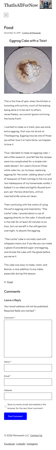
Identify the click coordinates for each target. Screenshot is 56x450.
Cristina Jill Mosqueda (31, 33)
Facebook (9, 443)
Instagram (32, 443)
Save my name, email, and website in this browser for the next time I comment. (26, 406)
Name (7, 361)
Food (10, 282)
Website (8, 390)
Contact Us (36, 435)
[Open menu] (6, 15)
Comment (9, 317)
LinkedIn (20, 443)
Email (7, 376)
